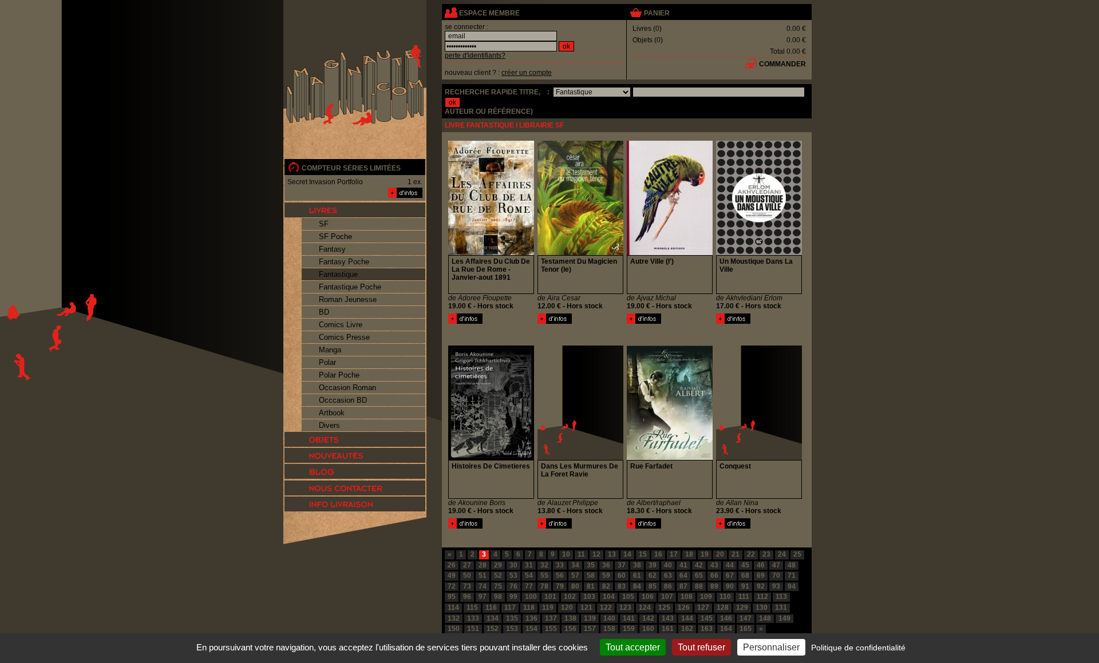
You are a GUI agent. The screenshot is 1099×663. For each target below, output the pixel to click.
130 (762, 608)
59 (606, 575)
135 (512, 618)
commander (782, 64)
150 (454, 629)
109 (706, 597)
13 (612, 554)
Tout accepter (633, 647)
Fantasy (332, 249)
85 (653, 586)
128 (723, 608)
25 (797, 554)
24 (782, 554)
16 (658, 554)
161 (668, 629)
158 (609, 629)
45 (745, 565)
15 (643, 554)
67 (730, 575)
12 (596, 554)
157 (590, 629)
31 (529, 565)
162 (687, 629)
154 (531, 629)
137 (551, 618)
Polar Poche (339, 375)
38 (637, 565)
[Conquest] (733, 526)
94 (792, 586)
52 (498, 575)
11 (581, 554)
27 (467, 565)
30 (513, 565)
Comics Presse (344, 337)
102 (570, 597)
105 (628, 597)
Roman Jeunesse (348, 299)
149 (784, 618)
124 (645, 608)
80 (575, 586)
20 (720, 554)
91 (745, 586)
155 (551, 629)
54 (529, 575)
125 (664, 608)
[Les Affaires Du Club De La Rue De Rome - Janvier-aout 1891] (465, 321)
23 (766, 554)
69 (761, 575)
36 (606, 565)
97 (483, 597)
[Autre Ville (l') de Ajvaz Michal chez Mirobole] (670, 253)
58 (591, 575)
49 (452, 575)
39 (653, 565)
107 (667, 597)
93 (776, 586)
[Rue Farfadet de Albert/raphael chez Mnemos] (670, 458)
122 (606, 608)
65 (699, 575)
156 (570, 629)
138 (570, 618)
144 (687, 618)
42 (699, 565)
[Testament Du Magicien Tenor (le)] (554, 321)
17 (674, 554)
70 (776, 575)
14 (627, 554)
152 (493, 629)
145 (707, 618)
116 (491, 608)
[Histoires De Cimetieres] (465, 526)
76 (513, 586)
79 (560, 586)
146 (726, 618)
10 (566, 554)
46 (761, 565)
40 (668, 565)
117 (510, 608)
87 (683, 586)
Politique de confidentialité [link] (858, 647)
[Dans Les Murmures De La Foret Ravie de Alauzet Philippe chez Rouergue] (580, 458)
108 (687, 597)
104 (609, 597)
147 (746, 618)
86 (668, 586)
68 (745, 575)
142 (648, 618)
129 (742, 608)
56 (560, 575)
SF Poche (335, 236)
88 (699, 586)
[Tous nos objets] (354, 439)
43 (714, 565)
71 (792, 575)
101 (550, 597)
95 (452, 597)
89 (714, 586)
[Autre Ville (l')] (644, 321)
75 (498, 586)
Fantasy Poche (344, 261)
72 (452, 586)
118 (529, 608)
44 (730, 565)
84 (637, 586)
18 (689, 554)
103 (589, 597)
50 (467, 575)
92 (761, 586)
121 (586, 608)
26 (452, 565)
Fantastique (338, 274)
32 (544, 565)
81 (591, 586)
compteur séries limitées (351, 168)
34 (575, 565)
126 (684, 608)
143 (668, 618)
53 (513, 575)
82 (606, 586)
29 (498, 565)
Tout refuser (701, 647)
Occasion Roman (347, 387)
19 (705, 554)
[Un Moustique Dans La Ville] (733, 321)
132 (454, 618)
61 (637, 575)
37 (622, 565)
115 (472, 608)
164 (726, 629)
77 (529, 586)
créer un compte (526, 73)
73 (467, 586)
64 (683, 575)
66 (714, 575)
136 (531, 618)
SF (324, 224)
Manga (330, 350)
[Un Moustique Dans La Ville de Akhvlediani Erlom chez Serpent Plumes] (759, 253)
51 (483, 575)
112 (762, 597)
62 (653, 575)
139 (590, 618)
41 (683, 565)
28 (483, 565)
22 (751, 554)
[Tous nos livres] (354, 210)
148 (765, 618)
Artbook (332, 412)
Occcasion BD (343, 400)
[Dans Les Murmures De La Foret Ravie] (554, 526)
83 (622, 586)
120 (567, 608)
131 (781, 608)
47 (776, 565)
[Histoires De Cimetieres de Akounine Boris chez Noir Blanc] (491, 458)
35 (591, 565)
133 (473, 618)
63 (668, 575)
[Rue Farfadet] (644, 526)
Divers (329, 425)
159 (629, 629)
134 (493, 618)
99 (513, 597)
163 (707, 629)
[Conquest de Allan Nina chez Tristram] (759, 458)
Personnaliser (771, 647)
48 (792, 565)
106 (648, 597)
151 (473, 629)
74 (483, 586)
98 (498, 597)
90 (730, 586)
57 (575, 575)
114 (453, 608)
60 (622, 575)
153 (512, 629)
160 (648, 629)
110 (725, 597)
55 (544, 575)
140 (609, 618)
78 (544, 586)
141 (629, 618)
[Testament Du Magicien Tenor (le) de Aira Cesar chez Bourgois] (580, 253)
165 (746, 629)
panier (657, 13)
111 (743, 597)
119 (548, 608)
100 (531, 597)
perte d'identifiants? (475, 55)
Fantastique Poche (350, 287)
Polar (327, 362)
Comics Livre (340, 324)
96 (467, 597)
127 (703, 608)
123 (625, 608)
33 (560, 565)
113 (781, 597)
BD (324, 312)
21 (736, 554)
